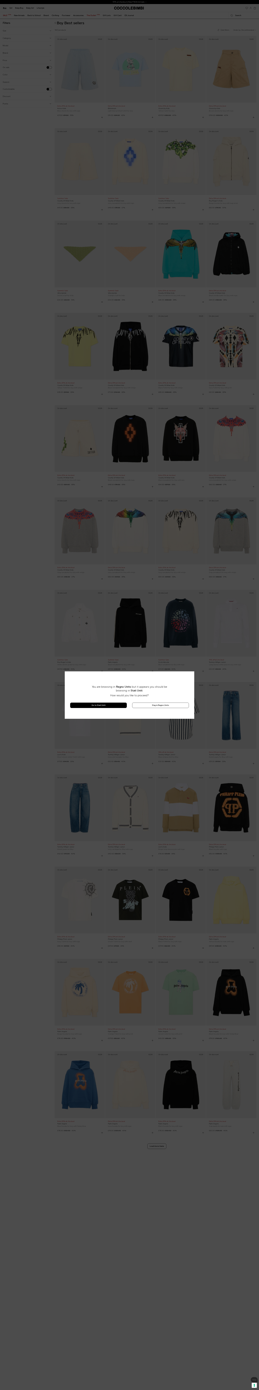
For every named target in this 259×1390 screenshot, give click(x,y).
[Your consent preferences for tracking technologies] (254, 1385)
